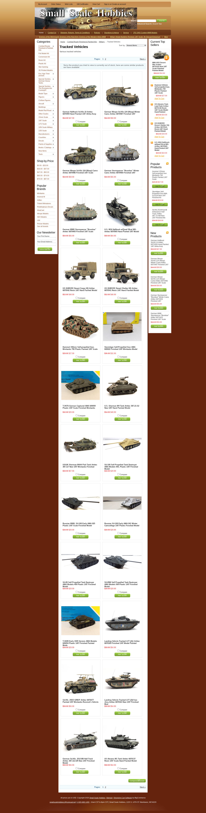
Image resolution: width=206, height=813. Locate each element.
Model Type (42, 94)
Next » (143, 59)
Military (102, 42)
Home (62, 42)
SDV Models (42, 217)
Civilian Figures (44, 100)
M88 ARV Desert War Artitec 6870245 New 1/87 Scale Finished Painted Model (159, 66)
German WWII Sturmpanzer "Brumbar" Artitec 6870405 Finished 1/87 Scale (79, 230)
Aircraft (40, 104)
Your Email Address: (44, 242)
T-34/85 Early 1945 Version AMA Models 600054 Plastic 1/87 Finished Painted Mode (80, 643)
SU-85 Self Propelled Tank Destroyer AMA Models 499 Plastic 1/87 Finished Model (79, 584)
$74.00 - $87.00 (43, 179)
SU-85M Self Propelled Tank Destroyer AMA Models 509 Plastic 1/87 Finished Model (120, 584)
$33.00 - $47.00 (43, 169)
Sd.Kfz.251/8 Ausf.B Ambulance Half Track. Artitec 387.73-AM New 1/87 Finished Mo (159, 214)
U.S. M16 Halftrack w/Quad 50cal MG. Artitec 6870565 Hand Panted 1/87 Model (121, 230)
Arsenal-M (41, 197)
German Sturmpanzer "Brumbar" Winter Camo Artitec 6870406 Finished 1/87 (121, 172)
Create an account (119, 4)
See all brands (42, 226)
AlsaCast (40, 210)
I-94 (38, 220)
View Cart (96, 4)
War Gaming (43, 67)
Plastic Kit (42, 64)
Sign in (106, 4)
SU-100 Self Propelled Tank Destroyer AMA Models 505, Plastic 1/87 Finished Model (121, 467)
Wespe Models (42, 214)
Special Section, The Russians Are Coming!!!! (44, 88)
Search (134, 21)
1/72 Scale (42, 124)
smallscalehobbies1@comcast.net (63, 802)
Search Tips (157, 24)
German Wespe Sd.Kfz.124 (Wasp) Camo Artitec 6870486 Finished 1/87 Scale (80, 172)
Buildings (42, 107)
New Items (43, 151)
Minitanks (40, 193)
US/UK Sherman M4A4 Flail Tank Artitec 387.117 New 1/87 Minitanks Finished (80, 466)
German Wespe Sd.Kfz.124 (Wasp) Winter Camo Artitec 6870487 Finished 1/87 (122, 113)
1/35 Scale (42, 131)
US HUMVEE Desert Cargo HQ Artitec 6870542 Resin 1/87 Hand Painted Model (80, 289)
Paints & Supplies (44, 144)
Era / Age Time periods (43, 75)
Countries (41, 137)
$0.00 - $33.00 (42, 165)
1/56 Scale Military (46, 127)
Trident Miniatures (44, 204)
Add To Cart (80, 125)
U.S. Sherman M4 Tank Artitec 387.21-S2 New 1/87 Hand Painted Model (121, 407)
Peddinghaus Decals (45, 207)
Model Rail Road (44, 110)
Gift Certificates (82, 4)
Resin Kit (42, 60)
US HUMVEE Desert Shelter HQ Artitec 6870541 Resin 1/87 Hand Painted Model (121, 289)
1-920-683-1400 (83, 802)
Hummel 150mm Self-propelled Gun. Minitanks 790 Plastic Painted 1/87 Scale (80, 348)
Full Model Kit (44, 53)
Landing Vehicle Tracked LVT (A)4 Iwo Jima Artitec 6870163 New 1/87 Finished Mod (121, 702)
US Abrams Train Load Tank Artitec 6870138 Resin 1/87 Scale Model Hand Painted (162, 108)
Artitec (39, 200)
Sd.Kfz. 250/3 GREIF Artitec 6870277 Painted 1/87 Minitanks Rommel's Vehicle (80, 701)
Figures (40, 97)
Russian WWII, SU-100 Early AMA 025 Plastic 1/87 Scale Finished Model (79, 524)
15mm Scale (42, 117)
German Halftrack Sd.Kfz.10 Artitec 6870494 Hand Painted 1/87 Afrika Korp (79, 113)
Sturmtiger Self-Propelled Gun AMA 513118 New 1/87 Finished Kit (159, 194)
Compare (81, 122)
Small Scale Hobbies (97, 798)
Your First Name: (43, 236)
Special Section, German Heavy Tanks (44, 81)
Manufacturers (43, 134)
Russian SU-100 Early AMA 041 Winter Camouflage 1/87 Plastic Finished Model (121, 524)
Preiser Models (43, 224)
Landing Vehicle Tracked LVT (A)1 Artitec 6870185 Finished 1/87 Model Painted (122, 642)
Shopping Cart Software (123, 798)
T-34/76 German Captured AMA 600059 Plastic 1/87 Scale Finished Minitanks (79, 407)
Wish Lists (69, 4)
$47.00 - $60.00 (43, 172)
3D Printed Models (46, 70)
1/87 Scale (42, 121)
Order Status (56, 4)
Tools (40, 154)
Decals (40, 141)
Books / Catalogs (44, 148)
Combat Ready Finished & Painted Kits (45, 48)
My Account (42, 4)
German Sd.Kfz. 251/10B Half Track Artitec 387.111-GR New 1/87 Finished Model (79, 761)
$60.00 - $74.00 (43, 176)
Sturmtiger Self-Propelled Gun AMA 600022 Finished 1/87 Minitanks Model (120, 348)
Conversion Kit (44, 57)
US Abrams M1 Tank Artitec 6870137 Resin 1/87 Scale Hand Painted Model (120, 760)
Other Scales (42, 114)
